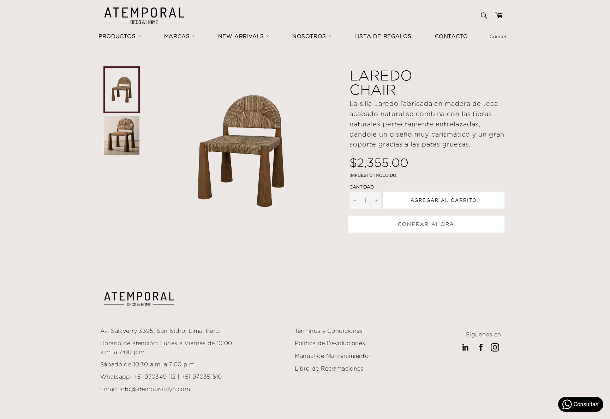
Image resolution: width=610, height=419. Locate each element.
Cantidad (361, 187)
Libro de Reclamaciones (329, 368)
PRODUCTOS (118, 36)
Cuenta (498, 36)
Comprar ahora (426, 224)
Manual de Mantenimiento (332, 356)
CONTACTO (451, 36)
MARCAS (178, 36)
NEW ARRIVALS (242, 36)
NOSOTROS (310, 36)
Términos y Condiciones (329, 331)
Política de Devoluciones (330, 343)
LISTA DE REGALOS (383, 36)
